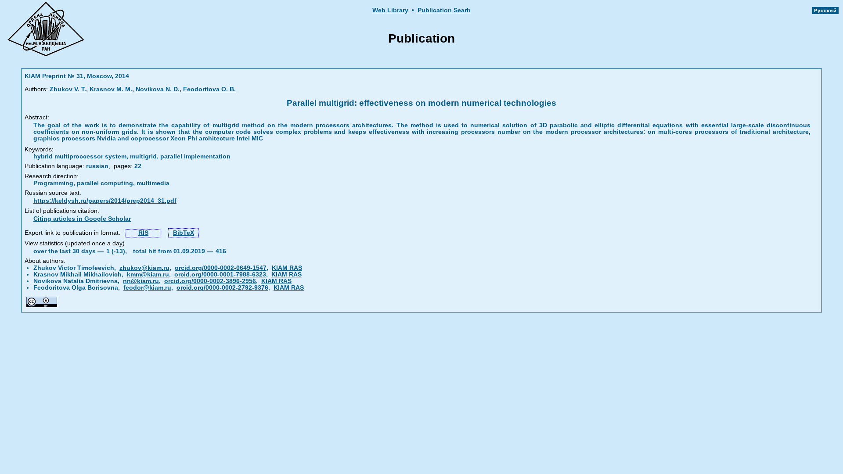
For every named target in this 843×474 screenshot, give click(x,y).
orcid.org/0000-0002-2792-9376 (222, 287)
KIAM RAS (287, 268)
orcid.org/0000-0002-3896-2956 (210, 281)
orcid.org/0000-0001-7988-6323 (220, 274)
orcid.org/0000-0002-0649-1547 (221, 268)
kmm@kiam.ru (148, 274)
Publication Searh (444, 10)
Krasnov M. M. (111, 89)
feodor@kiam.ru (147, 287)
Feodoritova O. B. (209, 89)
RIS (143, 233)
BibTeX (183, 233)
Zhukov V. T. (68, 89)
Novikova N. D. (158, 89)
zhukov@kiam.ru (144, 268)
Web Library (390, 10)
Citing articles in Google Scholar (82, 218)
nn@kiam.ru (141, 281)
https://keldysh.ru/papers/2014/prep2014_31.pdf (105, 201)
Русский (825, 10)
